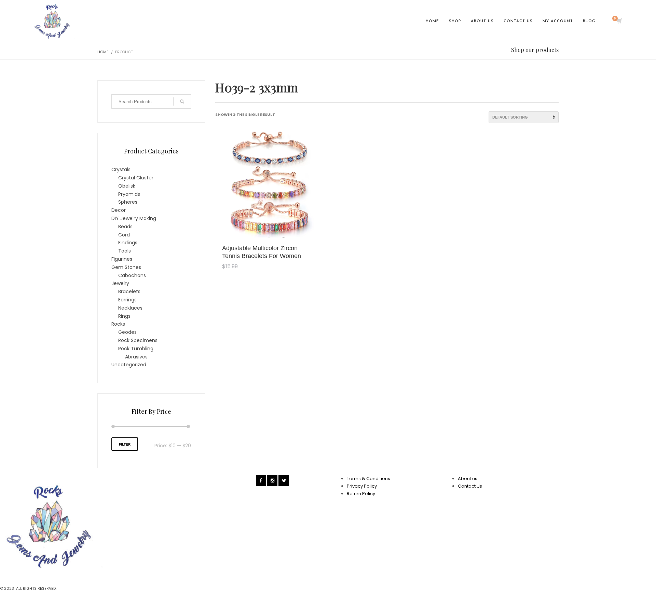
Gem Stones (126, 267)
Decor (118, 210)
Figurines (121, 259)
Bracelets (129, 291)
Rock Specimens (138, 340)
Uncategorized (128, 364)
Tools (124, 250)
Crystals (121, 169)
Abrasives (136, 356)
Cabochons (132, 275)
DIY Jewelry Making (133, 218)
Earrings (127, 299)
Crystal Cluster (135, 177)
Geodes (127, 332)
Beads (125, 226)
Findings (127, 242)
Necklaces (130, 307)
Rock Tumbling (135, 348)
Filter (125, 444)
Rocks (118, 324)
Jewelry (120, 283)
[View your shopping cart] (619, 21)
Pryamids (129, 194)
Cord (124, 234)
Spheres (127, 202)
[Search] (182, 101)
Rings (124, 316)
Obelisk (126, 185)
